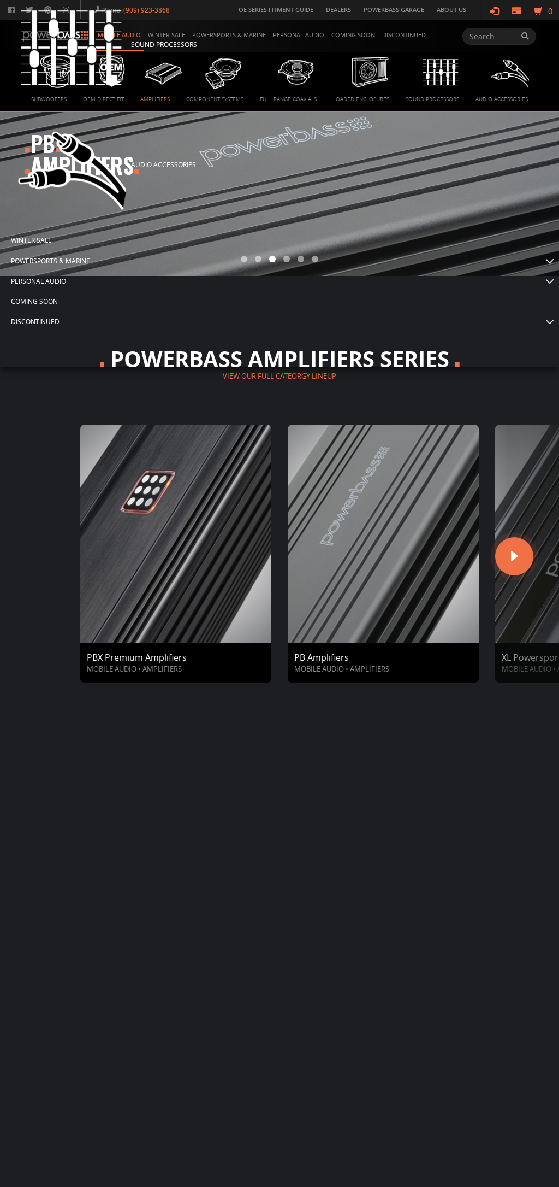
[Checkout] (516, 11)
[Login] (494, 11)
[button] (282, 261)
